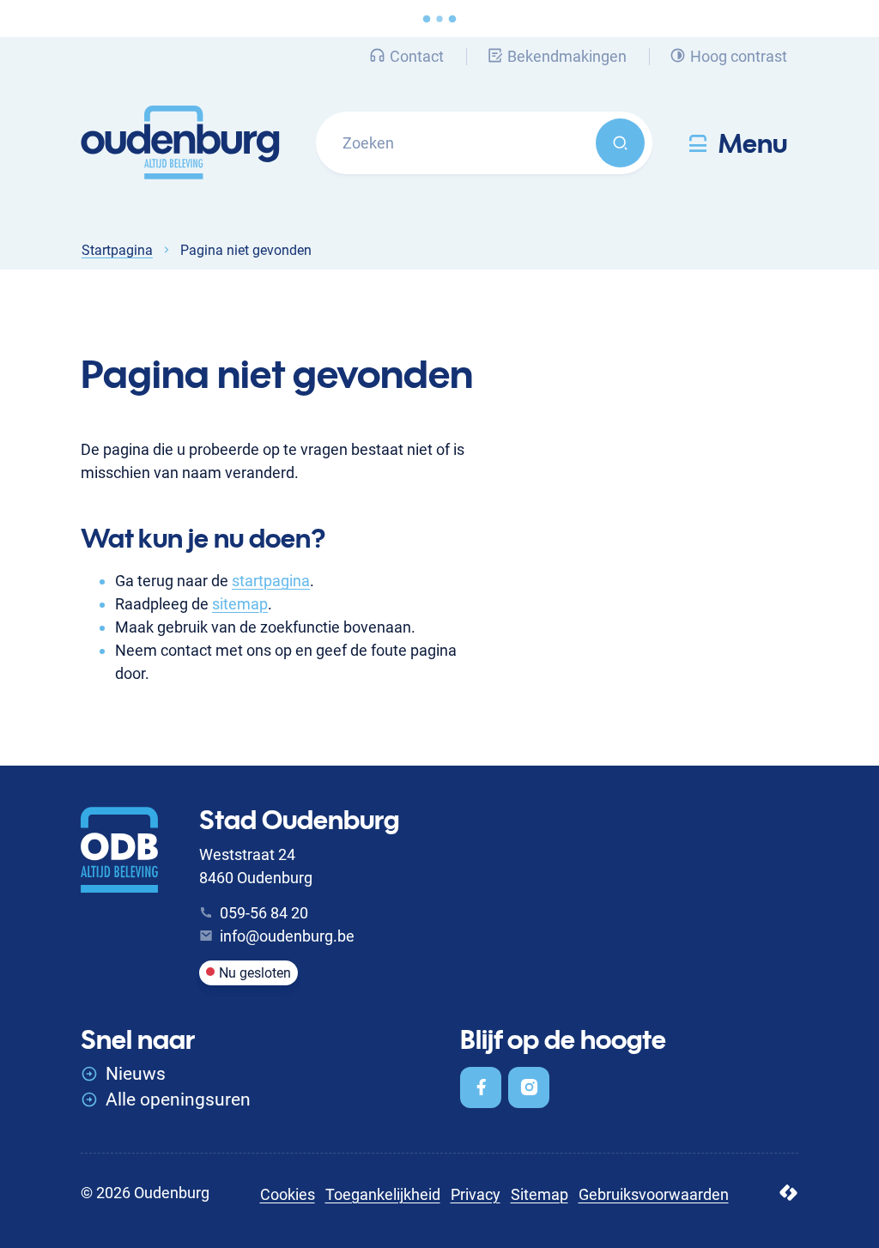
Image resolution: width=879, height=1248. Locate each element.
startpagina (271, 581)
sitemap (240, 604)
